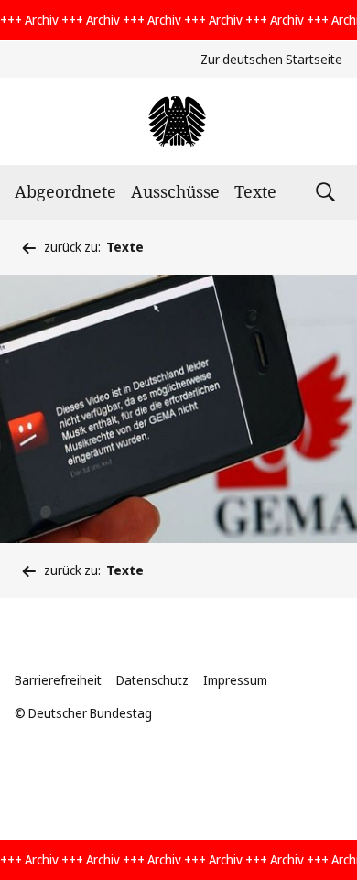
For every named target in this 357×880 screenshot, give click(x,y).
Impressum (235, 680)
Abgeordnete (65, 191)
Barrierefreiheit (58, 680)
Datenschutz (152, 680)
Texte (255, 191)
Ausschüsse (175, 191)
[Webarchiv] (178, 121)
